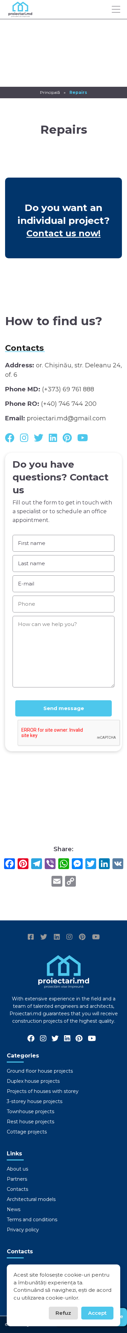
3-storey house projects (34, 1101)
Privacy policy (23, 1230)
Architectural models (31, 1199)
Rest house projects (30, 1122)
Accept (97, 1313)
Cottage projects (27, 1132)
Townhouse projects (30, 1111)
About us (17, 1169)
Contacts (17, 1189)
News (13, 1209)
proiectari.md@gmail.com (66, 418)
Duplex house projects (33, 1081)
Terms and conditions (32, 1220)
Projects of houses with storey (43, 1091)
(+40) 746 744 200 (69, 404)
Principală (50, 92)
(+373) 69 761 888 (68, 389)
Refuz (63, 1313)
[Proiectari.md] (20, 14)
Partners (17, 1179)
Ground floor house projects (40, 1071)
